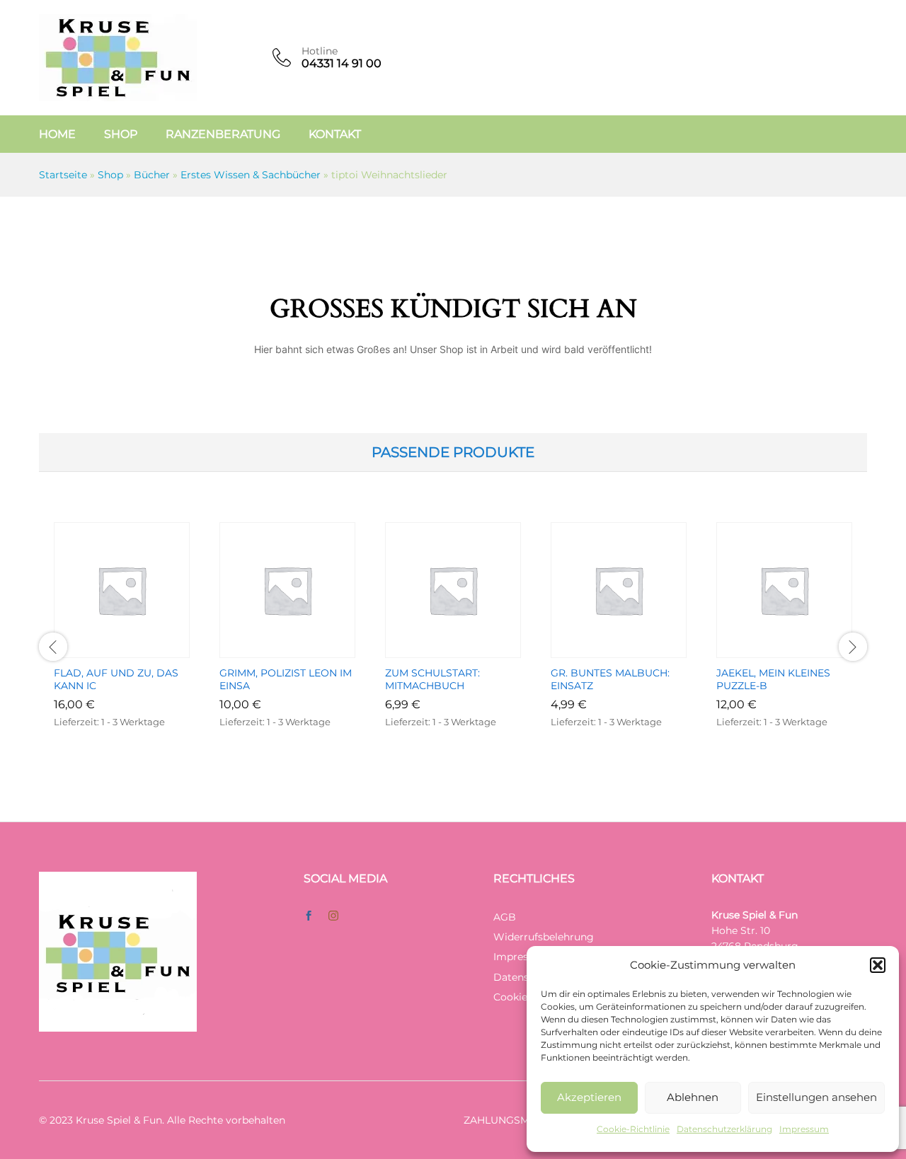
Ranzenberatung (223, 134)
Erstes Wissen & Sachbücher (250, 174)
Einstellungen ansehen (816, 1097)
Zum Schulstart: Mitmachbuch (432, 679)
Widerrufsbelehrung (543, 936)
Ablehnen (692, 1097)
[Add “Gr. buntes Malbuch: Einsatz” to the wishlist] (635, 650)
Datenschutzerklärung (724, 1129)
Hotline (320, 51)
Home (57, 134)
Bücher (152, 174)
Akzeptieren (589, 1097)
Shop (120, 134)
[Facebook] (309, 916)
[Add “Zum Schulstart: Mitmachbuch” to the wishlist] (469, 650)
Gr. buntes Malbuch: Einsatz (610, 679)
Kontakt (335, 134)
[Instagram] (333, 916)
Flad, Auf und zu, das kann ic (116, 679)
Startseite (63, 174)
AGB (504, 917)
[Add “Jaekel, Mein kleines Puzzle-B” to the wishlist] (801, 650)
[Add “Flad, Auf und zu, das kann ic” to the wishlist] (138, 650)
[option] (122, 647)
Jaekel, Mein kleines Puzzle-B (773, 679)
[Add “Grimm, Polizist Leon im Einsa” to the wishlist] (304, 650)
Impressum (804, 1129)
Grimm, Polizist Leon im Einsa (285, 679)
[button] (878, 965)
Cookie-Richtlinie (633, 1129)
